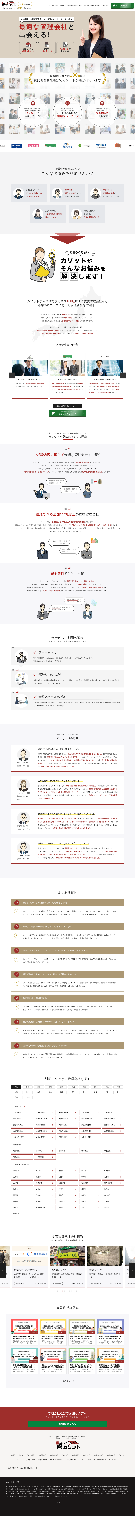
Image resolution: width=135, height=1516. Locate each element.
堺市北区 (16, 1157)
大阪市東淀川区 (109, 1119)
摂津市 (61, 1195)
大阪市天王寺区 (41, 1119)
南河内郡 (16, 1213)
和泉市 (61, 1189)
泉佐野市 (39, 1183)
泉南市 (38, 1201)
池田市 (61, 1171)
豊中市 (38, 1171)
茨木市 (106, 1177)
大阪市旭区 (63, 1125)
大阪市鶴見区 (109, 1131)
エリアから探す (29, 1460)
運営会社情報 (42, 1460)
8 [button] (72, 1292)
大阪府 (15, 1106)
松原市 (15, 1189)
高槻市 (15, 1177)
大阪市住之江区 (18, 1137)
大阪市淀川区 (86, 1131)
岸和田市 (16, 1171)
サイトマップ (113, 1460)
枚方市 (83, 1177)
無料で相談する (121, 5)
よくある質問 (86, 1460)
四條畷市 (62, 1201)
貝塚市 (38, 1177)
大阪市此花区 (63, 1112)
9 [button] (75, 1292)
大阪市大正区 (18, 1119)
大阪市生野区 (40, 1125)
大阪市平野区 (40, 1137)
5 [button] (65, 1292)
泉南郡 (106, 1207)
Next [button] (123, 375)
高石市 (83, 1195)
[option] (11, 146)
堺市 (20, 1145)
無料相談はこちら (67, 1424)
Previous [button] (12, 375)
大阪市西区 (85, 1112)
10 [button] (77, 1292)
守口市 (61, 1177)
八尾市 (15, 1183)
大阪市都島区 (18, 1112)
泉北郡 (83, 1207)
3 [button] (60, 1292)
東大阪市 (16, 1201)
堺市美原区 (40, 1157)
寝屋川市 (84, 1183)
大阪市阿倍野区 (109, 1125)
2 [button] (58, 1292)
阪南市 (15, 1207)
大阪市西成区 (63, 1131)
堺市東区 (62, 1151)
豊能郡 (61, 1207)
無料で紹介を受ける (67, 413)
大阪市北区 (63, 1137)
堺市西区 (84, 1151)
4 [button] (63, 1292)
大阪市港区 (108, 1112)
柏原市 (106, 1189)
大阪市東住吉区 (41, 1131)
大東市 (38, 1189)
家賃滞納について (72, 1460)
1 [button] (56, 1292)
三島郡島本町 (40, 1207)
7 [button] (70, 1292)
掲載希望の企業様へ (57, 1460)
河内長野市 (108, 1183)
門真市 (38, 1195)
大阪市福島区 (40, 1112)
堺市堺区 (16, 1151)
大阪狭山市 (108, 1201)
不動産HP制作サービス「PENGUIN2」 (20, 1468)
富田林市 (62, 1183)
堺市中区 (39, 1151)
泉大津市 (107, 1171)
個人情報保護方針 (99, 1460)
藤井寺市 (107, 1195)
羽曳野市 (16, 1195)
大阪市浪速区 (63, 1119)
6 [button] (67, 1292)
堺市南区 (107, 1151)
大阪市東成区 (18, 1125)
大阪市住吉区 (18, 1131)
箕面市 (83, 1189)
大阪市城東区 (86, 1125)
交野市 (83, 1201)
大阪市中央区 (86, 1137)
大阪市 (20, 1106)
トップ (19, 1460)
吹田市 (83, 1171)
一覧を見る (65, 1381)
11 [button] (79, 1292)
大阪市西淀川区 (87, 1119)
